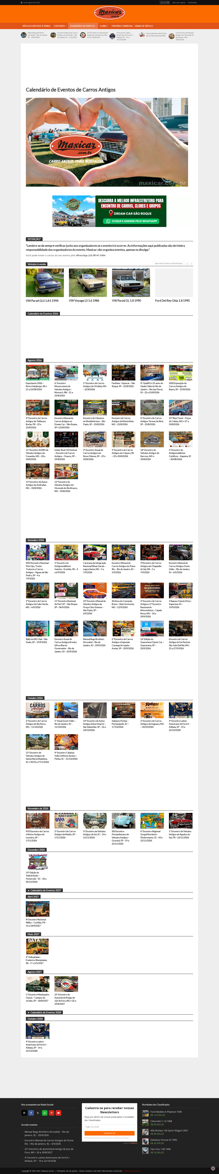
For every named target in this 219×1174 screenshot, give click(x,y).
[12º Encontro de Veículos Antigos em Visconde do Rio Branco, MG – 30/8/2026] (172, 36)
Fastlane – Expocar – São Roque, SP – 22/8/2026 (123, 385)
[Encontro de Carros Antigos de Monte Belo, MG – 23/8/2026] (123, 407)
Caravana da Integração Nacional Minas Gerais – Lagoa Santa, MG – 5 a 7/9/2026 (94, 568)
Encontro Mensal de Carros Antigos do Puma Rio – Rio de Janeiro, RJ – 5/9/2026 (67, 35)
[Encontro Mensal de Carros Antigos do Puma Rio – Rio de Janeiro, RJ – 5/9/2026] (53, 35)
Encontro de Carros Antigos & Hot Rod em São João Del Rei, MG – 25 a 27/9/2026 (179, 644)
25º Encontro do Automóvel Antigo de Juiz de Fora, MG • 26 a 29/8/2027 (97, 35)
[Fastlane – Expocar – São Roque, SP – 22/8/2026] (123, 372)
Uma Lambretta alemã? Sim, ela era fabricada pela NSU (156, 34)
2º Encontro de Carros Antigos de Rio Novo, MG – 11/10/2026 (36, 724)
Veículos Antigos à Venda (36, 26)
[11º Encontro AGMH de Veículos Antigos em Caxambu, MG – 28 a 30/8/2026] (37, 439)
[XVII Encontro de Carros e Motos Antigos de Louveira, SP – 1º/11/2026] (37, 820)
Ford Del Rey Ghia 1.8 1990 (172, 300)
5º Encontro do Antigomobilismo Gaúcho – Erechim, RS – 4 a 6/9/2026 (66, 568)
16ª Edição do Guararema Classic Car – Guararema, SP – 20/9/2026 (152, 644)
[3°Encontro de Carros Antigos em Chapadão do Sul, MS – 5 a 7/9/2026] (152, 552)
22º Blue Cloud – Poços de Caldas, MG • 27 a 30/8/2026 (180, 421)
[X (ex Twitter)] (38, 1113)
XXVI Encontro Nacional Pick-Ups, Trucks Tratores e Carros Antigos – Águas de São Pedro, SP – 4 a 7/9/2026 (37, 571)
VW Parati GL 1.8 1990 (126, 300)
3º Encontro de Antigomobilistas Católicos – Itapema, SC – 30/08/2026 (180, 455)
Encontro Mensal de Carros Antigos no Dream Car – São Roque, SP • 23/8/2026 (65, 423)
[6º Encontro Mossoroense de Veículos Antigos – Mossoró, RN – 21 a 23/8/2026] (66, 372)
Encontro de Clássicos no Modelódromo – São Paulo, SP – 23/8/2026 (94, 421)
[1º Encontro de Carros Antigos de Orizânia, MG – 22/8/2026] (95, 372)
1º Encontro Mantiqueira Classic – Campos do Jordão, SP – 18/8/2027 (37, 997)
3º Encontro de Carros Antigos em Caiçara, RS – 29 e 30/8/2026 (123, 453)
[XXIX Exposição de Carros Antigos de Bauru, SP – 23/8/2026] (181, 372)
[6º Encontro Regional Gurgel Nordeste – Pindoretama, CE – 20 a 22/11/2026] (152, 820)
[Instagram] (24, 1113)
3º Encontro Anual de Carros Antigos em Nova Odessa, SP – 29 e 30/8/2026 (94, 455)
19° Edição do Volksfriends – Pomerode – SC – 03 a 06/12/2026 (36, 877)
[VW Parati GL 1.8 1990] (131, 282)
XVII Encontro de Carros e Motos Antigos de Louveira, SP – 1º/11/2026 (37, 836)
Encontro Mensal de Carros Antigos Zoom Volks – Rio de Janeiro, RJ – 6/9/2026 (179, 568)
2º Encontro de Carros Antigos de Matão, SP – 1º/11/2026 (65, 834)
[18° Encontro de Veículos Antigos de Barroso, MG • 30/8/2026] (152, 439)
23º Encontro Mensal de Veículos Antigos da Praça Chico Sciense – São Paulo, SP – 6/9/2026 (94, 607)
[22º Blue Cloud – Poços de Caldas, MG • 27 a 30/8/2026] (181, 407)
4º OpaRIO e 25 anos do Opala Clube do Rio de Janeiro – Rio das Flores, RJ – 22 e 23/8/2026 (151, 388)
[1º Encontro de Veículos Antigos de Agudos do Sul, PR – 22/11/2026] (181, 820)
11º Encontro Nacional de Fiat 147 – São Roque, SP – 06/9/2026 (66, 604)
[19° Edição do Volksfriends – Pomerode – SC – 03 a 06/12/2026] (37, 861)
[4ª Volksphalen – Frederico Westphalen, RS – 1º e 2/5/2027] (37, 946)
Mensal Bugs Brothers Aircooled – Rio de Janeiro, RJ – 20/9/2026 (38, 35)
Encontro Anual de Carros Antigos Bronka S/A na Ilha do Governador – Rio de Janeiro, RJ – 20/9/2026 (65, 645)
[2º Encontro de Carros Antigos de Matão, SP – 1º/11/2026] (66, 820)
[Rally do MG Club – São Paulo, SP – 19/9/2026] (37, 628)
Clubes (103, 26)
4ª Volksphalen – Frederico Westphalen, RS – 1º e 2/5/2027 (36, 960)
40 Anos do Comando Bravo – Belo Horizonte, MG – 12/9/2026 (123, 604)
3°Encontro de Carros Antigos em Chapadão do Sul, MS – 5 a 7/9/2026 (150, 568)
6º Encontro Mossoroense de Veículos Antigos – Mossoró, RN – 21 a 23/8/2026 (63, 389)
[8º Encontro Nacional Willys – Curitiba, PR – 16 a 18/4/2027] (37, 908)
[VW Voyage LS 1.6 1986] (88, 282)
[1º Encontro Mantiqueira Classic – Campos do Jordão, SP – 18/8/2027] (37, 983)
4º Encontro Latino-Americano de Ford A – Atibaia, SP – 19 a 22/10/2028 (125, 36)
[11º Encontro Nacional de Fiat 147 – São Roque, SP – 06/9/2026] (66, 590)
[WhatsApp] (45, 1113)
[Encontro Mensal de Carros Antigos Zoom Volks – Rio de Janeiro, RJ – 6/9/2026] (181, 552)
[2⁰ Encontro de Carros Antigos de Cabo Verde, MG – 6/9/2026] (37, 590)
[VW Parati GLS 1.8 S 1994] (45, 282)
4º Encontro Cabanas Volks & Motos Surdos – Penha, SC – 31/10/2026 (66, 755)
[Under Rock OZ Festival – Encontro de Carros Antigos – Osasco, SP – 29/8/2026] (66, 439)
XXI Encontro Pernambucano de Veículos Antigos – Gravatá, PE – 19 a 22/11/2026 (120, 837)
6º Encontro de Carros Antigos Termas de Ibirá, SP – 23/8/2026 (152, 421)
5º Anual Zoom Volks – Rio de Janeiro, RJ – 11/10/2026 (65, 724)
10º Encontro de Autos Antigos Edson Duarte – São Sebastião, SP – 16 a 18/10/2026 (94, 725)
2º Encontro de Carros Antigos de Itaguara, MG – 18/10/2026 (152, 724)
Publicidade (192, 2)
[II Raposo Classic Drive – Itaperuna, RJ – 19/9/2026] (181, 590)
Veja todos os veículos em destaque (168, 263)
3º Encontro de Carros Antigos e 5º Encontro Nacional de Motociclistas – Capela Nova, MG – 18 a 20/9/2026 (151, 609)
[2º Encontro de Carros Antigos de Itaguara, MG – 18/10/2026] (152, 709)
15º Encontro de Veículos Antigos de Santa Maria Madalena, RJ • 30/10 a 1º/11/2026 (37, 757)
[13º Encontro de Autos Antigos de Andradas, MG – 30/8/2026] (37, 471)
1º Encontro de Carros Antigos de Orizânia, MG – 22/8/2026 (94, 386)
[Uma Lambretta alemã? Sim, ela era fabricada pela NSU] (142, 34)
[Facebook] (31, 1113)
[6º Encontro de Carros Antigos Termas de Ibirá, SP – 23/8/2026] (152, 407)
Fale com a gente (178, 2)
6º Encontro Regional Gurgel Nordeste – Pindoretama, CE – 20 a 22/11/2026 (151, 836)
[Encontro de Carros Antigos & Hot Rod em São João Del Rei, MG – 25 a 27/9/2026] (181, 628)
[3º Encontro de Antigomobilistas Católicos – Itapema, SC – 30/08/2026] (181, 439)
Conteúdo (59, 26)
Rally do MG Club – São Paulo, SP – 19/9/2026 (37, 640)
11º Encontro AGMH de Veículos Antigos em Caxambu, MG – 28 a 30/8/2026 (37, 455)
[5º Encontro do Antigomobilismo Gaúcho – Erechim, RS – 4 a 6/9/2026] (66, 552)
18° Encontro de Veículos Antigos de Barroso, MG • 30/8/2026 (149, 455)
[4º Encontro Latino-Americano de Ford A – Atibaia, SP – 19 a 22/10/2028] (112, 36)
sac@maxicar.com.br (131, 1171)
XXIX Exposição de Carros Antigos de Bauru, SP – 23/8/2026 (179, 386)
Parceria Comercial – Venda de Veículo (132, 26)
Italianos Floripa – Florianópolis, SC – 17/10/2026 (120, 724)
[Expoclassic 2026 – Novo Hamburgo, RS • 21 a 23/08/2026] (37, 372)
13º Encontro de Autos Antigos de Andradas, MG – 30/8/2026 (36, 485)
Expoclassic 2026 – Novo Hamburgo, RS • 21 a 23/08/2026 (36, 386)
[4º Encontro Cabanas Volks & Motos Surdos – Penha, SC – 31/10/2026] (66, 741)
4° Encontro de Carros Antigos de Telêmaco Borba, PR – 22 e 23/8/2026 (36, 423)
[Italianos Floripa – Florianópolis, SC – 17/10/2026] (123, 709)
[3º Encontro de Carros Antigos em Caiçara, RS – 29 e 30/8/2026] (123, 439)
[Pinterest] (51, 1113)
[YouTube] (58, 1113)
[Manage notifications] (213, 1168)
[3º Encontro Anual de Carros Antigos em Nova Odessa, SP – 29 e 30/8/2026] (95, 439)
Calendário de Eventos (82, 26)
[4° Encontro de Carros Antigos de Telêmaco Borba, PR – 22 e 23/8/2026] (37, 407)
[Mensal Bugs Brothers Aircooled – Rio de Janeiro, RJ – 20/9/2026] (24, 35)
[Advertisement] (109, 67)
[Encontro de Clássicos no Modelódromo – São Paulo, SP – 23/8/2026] (95, 407)
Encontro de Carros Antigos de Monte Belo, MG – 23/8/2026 (123, 421)
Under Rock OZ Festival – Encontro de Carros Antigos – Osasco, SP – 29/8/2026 (65, 455)
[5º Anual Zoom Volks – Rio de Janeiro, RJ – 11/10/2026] (66, 709)
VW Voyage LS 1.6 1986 (84, 300)
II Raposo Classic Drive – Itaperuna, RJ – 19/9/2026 (180, 604)
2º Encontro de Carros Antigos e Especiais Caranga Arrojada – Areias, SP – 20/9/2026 (123, 644)
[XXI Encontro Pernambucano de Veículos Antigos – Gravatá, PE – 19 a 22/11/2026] (123, 820)
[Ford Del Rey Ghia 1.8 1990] (174, 282)
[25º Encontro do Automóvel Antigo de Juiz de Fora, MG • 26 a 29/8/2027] (83, 35)
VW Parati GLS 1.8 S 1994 (42, 300)
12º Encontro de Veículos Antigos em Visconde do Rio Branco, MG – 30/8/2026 (185, 36)
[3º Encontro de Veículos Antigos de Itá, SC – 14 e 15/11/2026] (95, 820)
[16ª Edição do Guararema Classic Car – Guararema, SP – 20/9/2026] (152, 628)
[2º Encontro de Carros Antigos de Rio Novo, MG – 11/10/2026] (37, 709)
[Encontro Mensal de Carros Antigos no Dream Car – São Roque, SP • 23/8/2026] (66, 407)
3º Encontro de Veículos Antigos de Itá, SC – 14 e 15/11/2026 (94, 834)
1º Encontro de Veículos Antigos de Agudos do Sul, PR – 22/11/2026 (180, 834)
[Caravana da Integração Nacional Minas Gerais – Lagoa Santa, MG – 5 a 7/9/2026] (95, 552)
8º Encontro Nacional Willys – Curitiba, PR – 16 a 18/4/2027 (36, 922)
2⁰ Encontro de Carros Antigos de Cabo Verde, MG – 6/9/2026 (37, 604)
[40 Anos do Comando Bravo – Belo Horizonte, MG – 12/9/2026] (123, 590)
